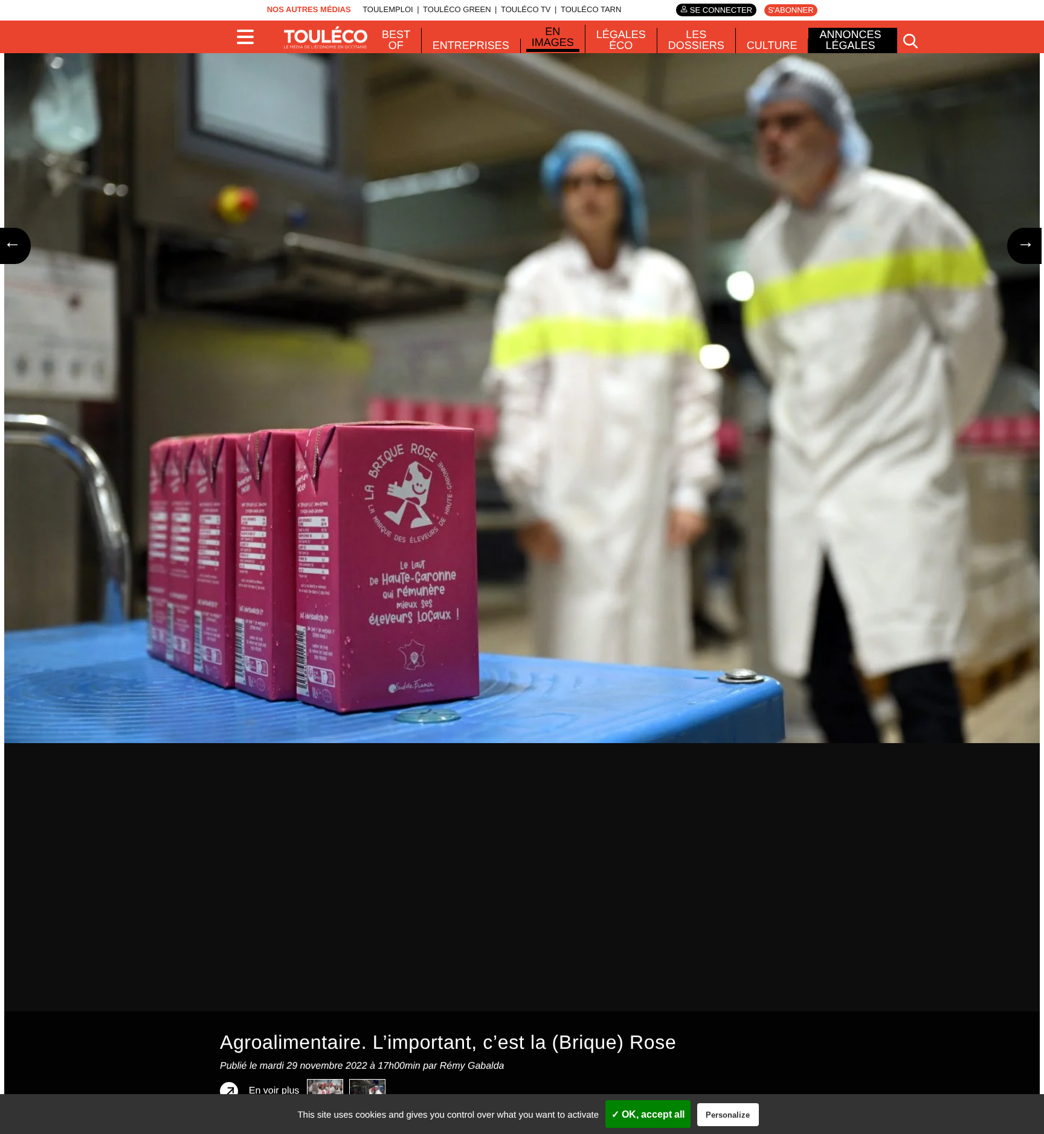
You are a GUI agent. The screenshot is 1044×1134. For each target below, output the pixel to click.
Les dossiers (696, 39)
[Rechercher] (910, 40)
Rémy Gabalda (472, 1066)
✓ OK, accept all (648, 1114)
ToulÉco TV (526, 9)
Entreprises (471, 45)
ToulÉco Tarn (591, 9)
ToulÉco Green (457, 9)
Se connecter (721, 9)
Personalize (728, 1115)
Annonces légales (850, 39)
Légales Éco (621, 39)
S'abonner (790, 9)
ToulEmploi (387, 9)
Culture (772, 45)
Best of (396, 39)
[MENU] (250, 37)
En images (553, 36)
